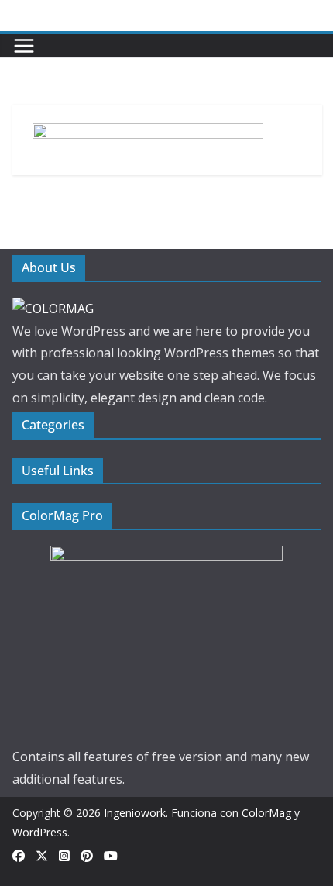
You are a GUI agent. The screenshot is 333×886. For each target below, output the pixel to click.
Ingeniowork (135, 812)
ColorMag (266, 812)
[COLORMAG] (53, 308)
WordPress (39, 832)
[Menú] (24, 45)
